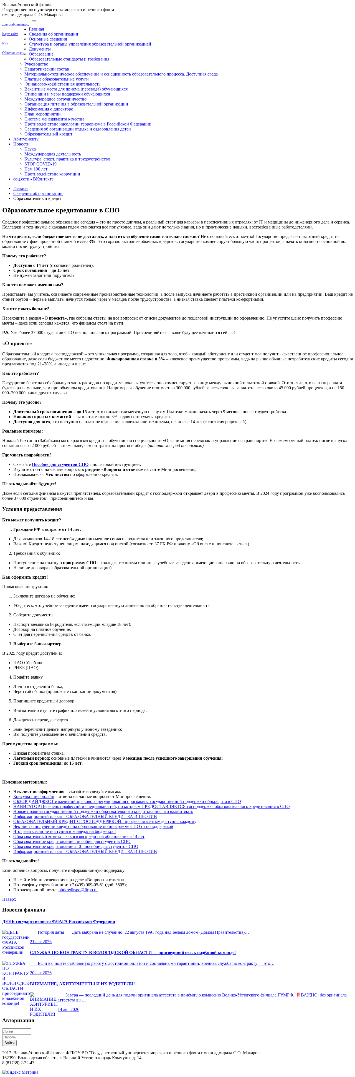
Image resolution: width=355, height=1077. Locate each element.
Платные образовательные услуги (56, 79)
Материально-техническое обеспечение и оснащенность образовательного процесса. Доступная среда (121, 74)
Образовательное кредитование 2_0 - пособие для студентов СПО (75, 846)
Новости (21, 144)
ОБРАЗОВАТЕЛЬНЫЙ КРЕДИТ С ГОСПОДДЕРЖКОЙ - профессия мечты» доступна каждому (104, 821)
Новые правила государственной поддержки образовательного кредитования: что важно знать (103, 811)
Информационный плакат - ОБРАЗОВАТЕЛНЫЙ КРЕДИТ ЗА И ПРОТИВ (85, 816)
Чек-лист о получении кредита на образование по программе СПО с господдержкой (93, 826)
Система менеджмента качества (54, 119)
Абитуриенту (26, 139)
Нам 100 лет (35, 169)
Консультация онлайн (33, 796)
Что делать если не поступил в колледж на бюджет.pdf (64, 831)
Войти (9, 1043)
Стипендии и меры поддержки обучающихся (67, 94)
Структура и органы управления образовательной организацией (90, 44)
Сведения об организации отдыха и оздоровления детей (77, 129)
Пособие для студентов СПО (60, 464)
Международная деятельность (52, 154)
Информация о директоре (48, 109)
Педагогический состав (46, 69)
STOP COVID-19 (40, 164)
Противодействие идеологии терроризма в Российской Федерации (87, 124)
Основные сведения (48, 39)
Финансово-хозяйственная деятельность (62, 84)
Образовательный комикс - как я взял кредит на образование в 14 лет (78, 836)
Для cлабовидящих (15, 24)
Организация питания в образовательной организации (76, 104)
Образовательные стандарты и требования (69, 59)
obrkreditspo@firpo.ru (78, 889)
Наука (30, 149)
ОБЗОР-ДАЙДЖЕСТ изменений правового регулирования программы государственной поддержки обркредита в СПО (127, 801)
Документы (40, 49)
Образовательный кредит (48, 134)
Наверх (9, 899)
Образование (41, 54)
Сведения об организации (53, 34)
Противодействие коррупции (52, 174)
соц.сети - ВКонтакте (33, 179)
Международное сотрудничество (55, 99)
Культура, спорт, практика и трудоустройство (67, 159)
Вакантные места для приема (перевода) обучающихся (76, 89)
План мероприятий (42, 114)
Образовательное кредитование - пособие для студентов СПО (72, 841)
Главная (36, 29)
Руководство (36, 64)
